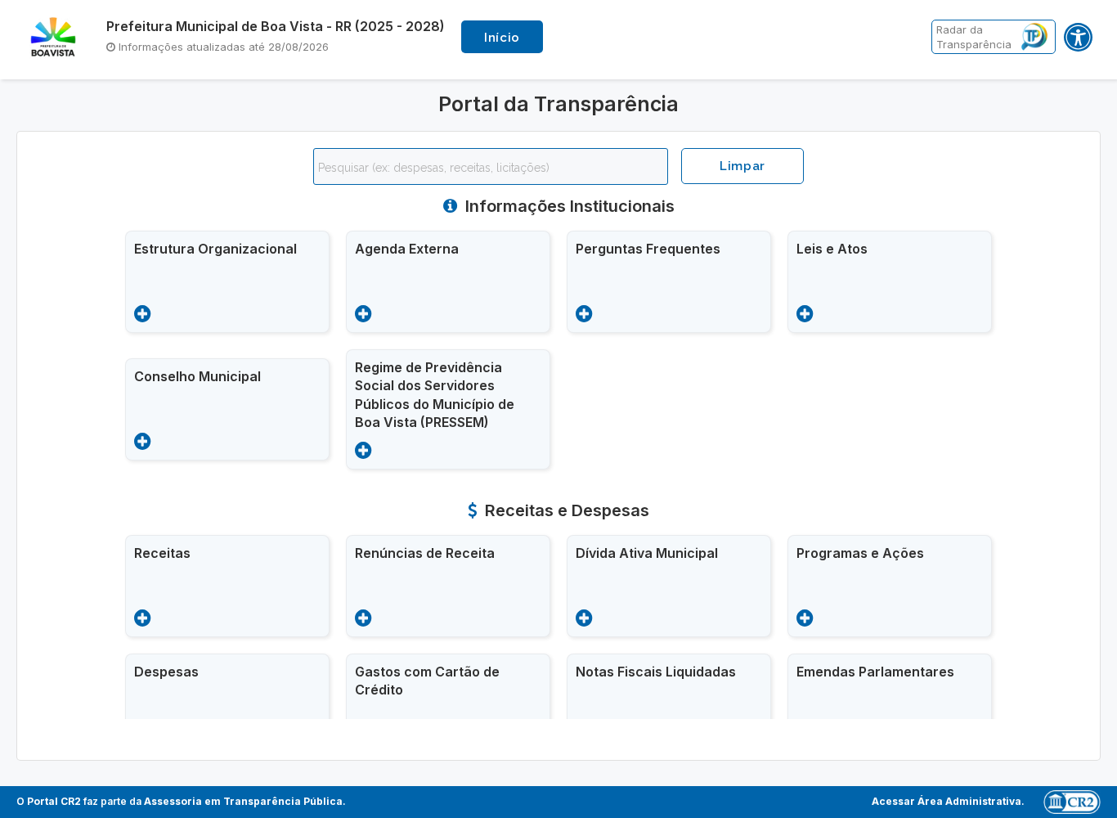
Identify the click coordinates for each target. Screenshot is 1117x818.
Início (502, 37)
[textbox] (494, 167)
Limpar (742, 166)
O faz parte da (179, 801)
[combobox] (490, 166)
